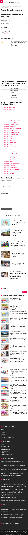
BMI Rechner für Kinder (6, 454)
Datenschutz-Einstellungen (7, 437)
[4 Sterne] (5, 43)
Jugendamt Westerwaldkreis (11, 150)
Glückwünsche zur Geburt (7, 498)
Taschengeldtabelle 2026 (7, 494)
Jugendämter (4, 492)
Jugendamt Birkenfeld (9, 118)
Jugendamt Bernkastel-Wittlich (11, 169)
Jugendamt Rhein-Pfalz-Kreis (11, 157)
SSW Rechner (4, 444)
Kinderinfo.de (12, 531)
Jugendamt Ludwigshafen (10, 142)
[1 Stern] (1, 43)
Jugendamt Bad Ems (9, 155)
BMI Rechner (4, 452)
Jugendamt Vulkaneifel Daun (11, 124)
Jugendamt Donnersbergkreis (11, 134)
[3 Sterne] (3, 43)
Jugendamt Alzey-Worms (10, 109)
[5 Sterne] (6, 43)
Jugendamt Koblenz (8, 136)
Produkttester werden (6, 484)
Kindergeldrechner (5, 449)
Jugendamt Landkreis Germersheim (12, 128)
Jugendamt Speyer (8, 161)
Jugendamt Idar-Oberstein (10, 130)
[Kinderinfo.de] (14, 2)
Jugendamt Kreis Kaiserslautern (11, 132)
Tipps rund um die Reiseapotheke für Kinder (12, 473)
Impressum (3, 434)
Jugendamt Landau (8, 140)
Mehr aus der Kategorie (13, 215)
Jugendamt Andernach (9, 111)
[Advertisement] (14, 63)
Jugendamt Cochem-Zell (10, 122)
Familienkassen (5, 489)
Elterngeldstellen (5, 491)
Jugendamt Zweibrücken (10, 173)
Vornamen (3, 500)
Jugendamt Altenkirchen (9, 107)
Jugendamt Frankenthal (9, 126)
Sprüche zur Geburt (5, 497)
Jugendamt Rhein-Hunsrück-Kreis (12, 159)
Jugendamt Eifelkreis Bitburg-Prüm (12, 120)
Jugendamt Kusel (8, 138)
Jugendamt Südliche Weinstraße (12, 163)
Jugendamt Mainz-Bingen (10, 146)
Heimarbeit (3, 483)
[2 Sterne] (2, 43)
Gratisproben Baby (5, 495)
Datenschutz (4, 435)
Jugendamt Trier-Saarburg (10, 167)
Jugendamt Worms (8, 171)
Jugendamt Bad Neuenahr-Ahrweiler (12, 117)
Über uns (3, 432)
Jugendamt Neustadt (9, 152)
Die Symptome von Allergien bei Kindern (11, 475)
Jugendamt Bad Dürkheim (10, 113)
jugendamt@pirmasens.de (10, 32)
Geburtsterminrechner (6, 451)
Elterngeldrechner (5, 448)
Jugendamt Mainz (8, 144)
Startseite (3, 429)
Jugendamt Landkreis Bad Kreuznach (13, 115)
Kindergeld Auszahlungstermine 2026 (10, 486)
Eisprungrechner (5, 446)
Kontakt (3, 431)
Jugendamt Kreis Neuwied (10, 154)
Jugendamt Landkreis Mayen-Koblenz (13, 148)
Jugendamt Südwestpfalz (10, 165)
